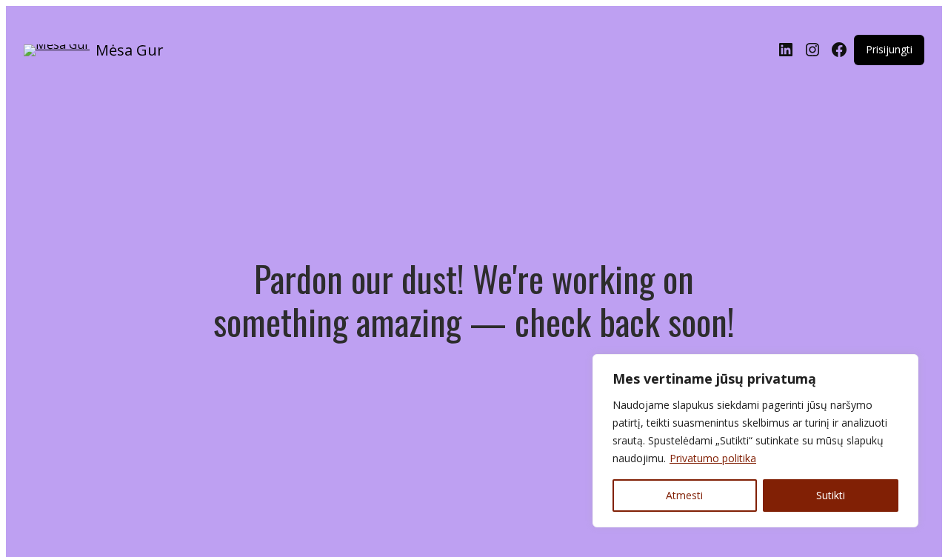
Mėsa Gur (130, 50)
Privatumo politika (713, 458)
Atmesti (684, 495)
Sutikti (830, 495)
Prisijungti (889, 49)
